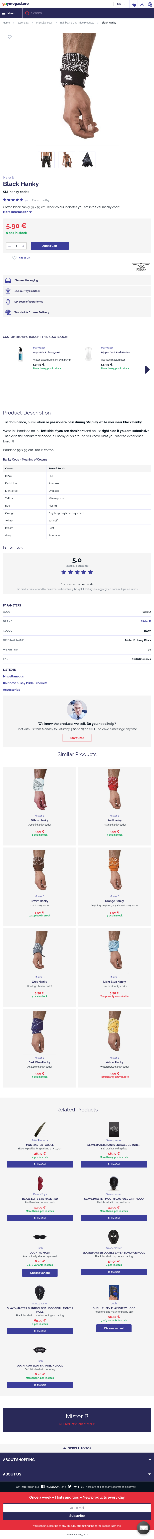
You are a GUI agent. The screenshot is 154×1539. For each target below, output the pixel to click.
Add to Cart (49, 245)
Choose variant (40, 1272)
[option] (43, 359)
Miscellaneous (44, 22)
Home (6, 22)
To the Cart (40, 1164)
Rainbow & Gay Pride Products (77, 22)
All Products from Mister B (77, 1424)
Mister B (8, 177)
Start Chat (77, 738)
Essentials (23, 22)
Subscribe (77, 1516)
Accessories (11, 690)
